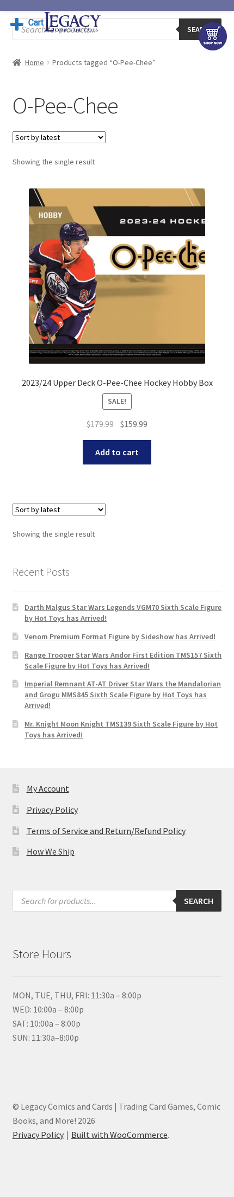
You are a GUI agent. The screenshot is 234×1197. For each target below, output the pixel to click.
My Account (48, 788)
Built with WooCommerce (119, 1134)
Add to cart (117, 452)
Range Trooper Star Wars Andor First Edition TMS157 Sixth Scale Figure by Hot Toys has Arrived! (122, 660)
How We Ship (51, 851)
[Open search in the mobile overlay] (117, 29)
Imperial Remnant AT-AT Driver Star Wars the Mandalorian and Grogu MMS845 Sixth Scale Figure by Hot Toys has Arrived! (122, 694)
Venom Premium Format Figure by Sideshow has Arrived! (119, 636)
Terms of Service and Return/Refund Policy (106, 830)
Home (34, 62)
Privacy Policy (52, 809)
